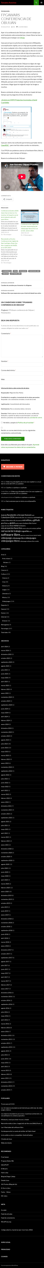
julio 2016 (4, 1012)
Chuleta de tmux (6, 1139)
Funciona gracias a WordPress (9, 1265)
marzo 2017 (5, 981)
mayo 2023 (4, 751)
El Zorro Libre (5, 1188)
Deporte (4, 605)
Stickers (5, 562)
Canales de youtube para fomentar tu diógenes (16, 284)
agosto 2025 (5, 666)
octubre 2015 (5, 1043)
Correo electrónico (8, 370)
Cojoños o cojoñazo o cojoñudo (16, 487)
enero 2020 (5, 891)
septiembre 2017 (6, 958)
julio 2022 (4, 779)
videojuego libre (18, 538)
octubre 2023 (5, 736)
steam (27, 535)
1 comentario (23, 27)
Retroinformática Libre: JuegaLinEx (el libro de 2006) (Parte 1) (21, 1123)
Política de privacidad (26, 422)
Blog (2, 566)
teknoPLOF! (5, 1165)
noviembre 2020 (6, 853)
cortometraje (38, 517)
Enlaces (4, 621)
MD (14, 27)
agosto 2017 (5, 961)
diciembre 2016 (6, 993)
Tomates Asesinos (8, 2)
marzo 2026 (5, 650)
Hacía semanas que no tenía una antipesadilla (21, 501)
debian (11, 520)
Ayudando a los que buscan (19, 515)
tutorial (35, 535)
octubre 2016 (5, 1000)
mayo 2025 (4, 678)
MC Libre (4, 1196)
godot (12, 523)
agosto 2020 (5, 864)
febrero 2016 (5, 1028)
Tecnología (5, 11)
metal (16, 525)
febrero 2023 (5, 759)
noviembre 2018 (6, 923)
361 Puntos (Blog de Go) (9, 1184)
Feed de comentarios (8, 1218)
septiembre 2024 (6, 705)
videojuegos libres (10, 540)
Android (4, 515)
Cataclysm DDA (7, 517)
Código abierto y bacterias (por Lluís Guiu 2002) (17, 1230)
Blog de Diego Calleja (8, 1176)
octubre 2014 (5, 1090)
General (3, 609)
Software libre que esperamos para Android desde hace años (21, 292)
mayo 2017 (4, 973)
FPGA (22, 38)
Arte (2, 555)
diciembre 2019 (6, 895)
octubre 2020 (5, 856)
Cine (3, 582)
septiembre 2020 (6, 860)
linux (11, 526)
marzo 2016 (5, 1024)
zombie (37, 541)
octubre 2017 (5, 954)
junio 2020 (4, 872)
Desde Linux (5, 1180)
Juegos (4, 590)
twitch (39, 535)
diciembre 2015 (6, 1035)
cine (26, 517)
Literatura (5, 593)
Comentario (6, 333)
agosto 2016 (5, 1008)
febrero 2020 (5, 888)
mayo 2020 (4, 876)
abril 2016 (4, 1020)
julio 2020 (4, 868)
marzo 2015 (5, 1070)
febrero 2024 (5, 720)
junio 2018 (4, 934)
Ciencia (3, 570)
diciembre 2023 (6, 728)
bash (33, 515)
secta (30, 531)
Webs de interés (6, 1143)
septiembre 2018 (6, 930)
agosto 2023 (5, 740)
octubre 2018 (5, 926)
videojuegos (30, 538)
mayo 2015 (4, 1063)
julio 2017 (4, 965)
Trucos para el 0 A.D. (8, 1104)
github (36, 520)
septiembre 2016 (6, 1004)
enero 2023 (5, 763)
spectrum (23, 535)
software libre (16, 273)
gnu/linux (4, 523)
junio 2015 (4, 1059)
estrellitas (26, 520)
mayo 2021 (4, 829)
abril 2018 (4, 938)
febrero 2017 (5, 985)
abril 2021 (4, 833)
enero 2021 (5, 845)
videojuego (6, 538)
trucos (31, 535)
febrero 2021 (5, 841)
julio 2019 (4, 907)
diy (14, 520)
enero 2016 (5, 1031)
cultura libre (5, 520)
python (39, 528)
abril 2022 (4, 790)
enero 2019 (5, 915)
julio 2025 (4, 670)
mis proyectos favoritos (11, 528)
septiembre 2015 (6, 1047)
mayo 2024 (4, 713)
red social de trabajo (11, 531)
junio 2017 (4, 969)
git (32, 520)
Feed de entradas (6, 1214)
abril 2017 (4, 977)
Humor (3, 613)
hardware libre (34, 271)
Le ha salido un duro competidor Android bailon (17, 1135)
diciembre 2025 (6, 654)
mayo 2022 (4, 786)
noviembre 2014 (6, 1086)
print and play (32, 528)
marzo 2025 (5, 685)
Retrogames (5, 625)
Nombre (4, 361)
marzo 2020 (5, 884)
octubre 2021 (5, 814)
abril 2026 (4, 646)
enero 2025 (5, 693)
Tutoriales (4, 632)
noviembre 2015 (6, 1039)
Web (3, 379)
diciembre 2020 (6, 849)
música (24, 528)
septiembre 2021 (6, 818)
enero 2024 (5, 724)
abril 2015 (4, 1066)
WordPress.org (6, 1222)
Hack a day (4, 1172)
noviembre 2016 (6, 996)
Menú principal (41, 2)
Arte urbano (6, 558)
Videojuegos (6, 601)
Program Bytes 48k (7, 1161)
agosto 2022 (5, 775)
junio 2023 (4, 748)
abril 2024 (4, 716)
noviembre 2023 (6, 732)
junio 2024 (4, 709)
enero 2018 (5, 946)
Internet (3, 617)
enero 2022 (5, 802)
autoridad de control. (36, 417)
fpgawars (23, 271)
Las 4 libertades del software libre (12, 1127)
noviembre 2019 (6, 899)
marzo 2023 (5, 755)
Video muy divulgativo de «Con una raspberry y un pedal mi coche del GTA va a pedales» (21, 483)
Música (4, 597)
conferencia (7, 271)
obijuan (5, 273)
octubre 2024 (5, 701)
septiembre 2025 (6, 662)
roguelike (25, 531)
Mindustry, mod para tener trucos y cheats (15, 1119)
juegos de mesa (5, 525)
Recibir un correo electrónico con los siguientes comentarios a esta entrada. (18, 431)
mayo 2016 (4, 1016)
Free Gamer (5, 1157)
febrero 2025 (5, 689)
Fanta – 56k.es (5, 1192)
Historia (5, 586)
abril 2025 (4, 681)
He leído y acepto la (18, 422)
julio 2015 (4, 1055)
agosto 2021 (5, 821)
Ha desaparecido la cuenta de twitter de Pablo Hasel (18, 1131)
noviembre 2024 (6, 697)
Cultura (3, 574)
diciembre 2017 (6, 950)
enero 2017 (5, 989)
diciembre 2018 (6, 919)
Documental (19, 520)
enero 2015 (5, 1078)
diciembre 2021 (6, 806)
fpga (15, 271)
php (28, 528)
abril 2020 (4, 880)
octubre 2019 (5, 903)
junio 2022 (4, 783)
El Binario (4, 1169)
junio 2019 (4, 911)
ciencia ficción (19, 517)
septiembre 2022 (6, 771)
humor (34, 523)
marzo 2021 (5, 837)
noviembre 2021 (6, 810)
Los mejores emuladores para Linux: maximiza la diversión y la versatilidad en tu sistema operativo (21, 1115)
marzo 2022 (5, 794)
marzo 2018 (5, 942)
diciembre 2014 (6, 1082)
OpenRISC (5, 145)
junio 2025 (4, 674)
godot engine (19, 523)
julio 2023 (4, 744)
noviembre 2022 (6, 767)
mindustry (22, 526)
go (8, 523)
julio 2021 (4, 825)
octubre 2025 (5, 658)
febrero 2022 (5, 798)
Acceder (4, 1210)
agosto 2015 (5, 1051)
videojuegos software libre (27, 541)
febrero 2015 (5, 1074)
